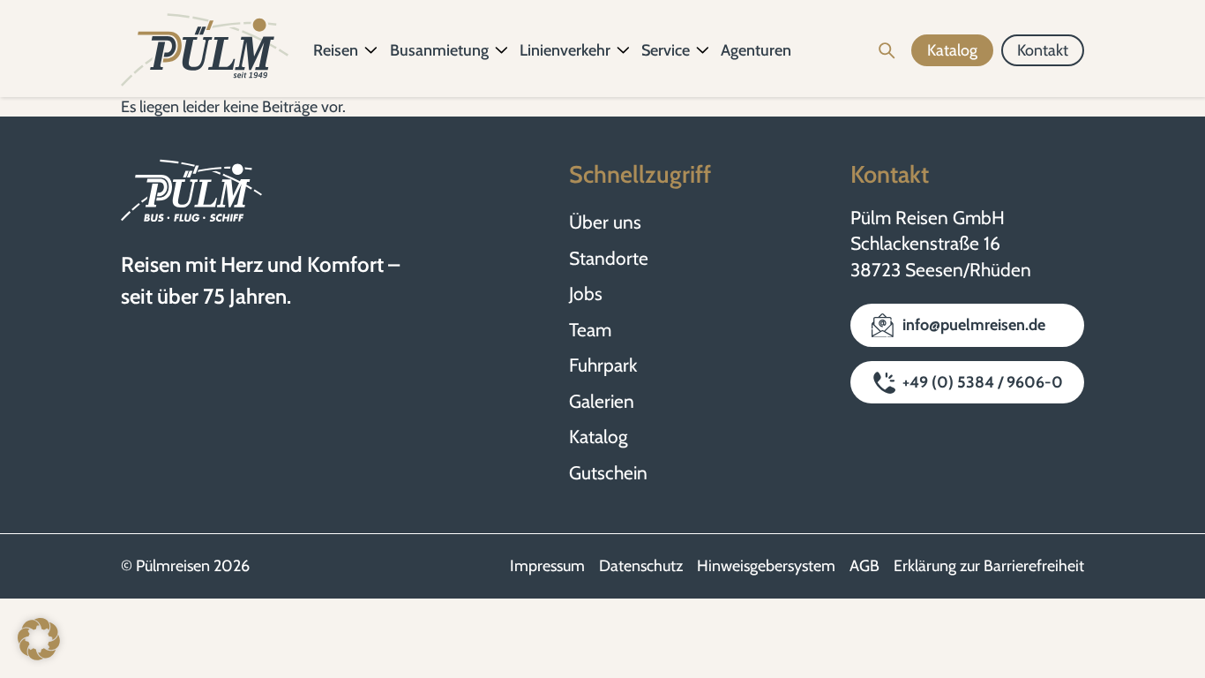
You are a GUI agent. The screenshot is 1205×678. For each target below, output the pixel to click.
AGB (864, 566)
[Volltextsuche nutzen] (887, 50)
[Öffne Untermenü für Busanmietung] (502, 50)
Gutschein (608, 473)
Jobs (585, 293)
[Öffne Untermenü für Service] (703, 50)
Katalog (598, 437)
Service (665, 50)
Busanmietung (439, 50)
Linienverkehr (565, 50)
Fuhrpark (603, 365)
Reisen (335, 50)
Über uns (605, 222)
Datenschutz (641, 566)
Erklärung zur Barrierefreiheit (989, 566)
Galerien (601, 401)
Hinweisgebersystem (766, 566)
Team (590, 330)
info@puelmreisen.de (973, 325)
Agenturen (756, 50)
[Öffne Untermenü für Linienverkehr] (623, 50)
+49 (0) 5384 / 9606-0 (982, 382)
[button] (39, 639)
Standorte (608, 258)
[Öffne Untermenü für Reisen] (371, 50)
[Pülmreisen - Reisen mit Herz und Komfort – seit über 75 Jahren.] (204, 50)
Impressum (547, 566)
